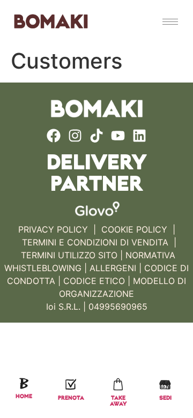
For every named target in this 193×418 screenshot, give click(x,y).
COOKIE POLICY (134, 229)
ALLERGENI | (116, 268)
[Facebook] (54, 136)
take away (118, 401)
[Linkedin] (139, 136)
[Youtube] (118, 136)
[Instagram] (75, 136)
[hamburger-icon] (170, 21)
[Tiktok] (96, 136)
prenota (71, 398)
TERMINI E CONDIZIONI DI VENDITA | (99, 242)
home (24, 397)
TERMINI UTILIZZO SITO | (72, 255)
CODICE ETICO (94, 280)
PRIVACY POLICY (53, 229)
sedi (165, 398)
